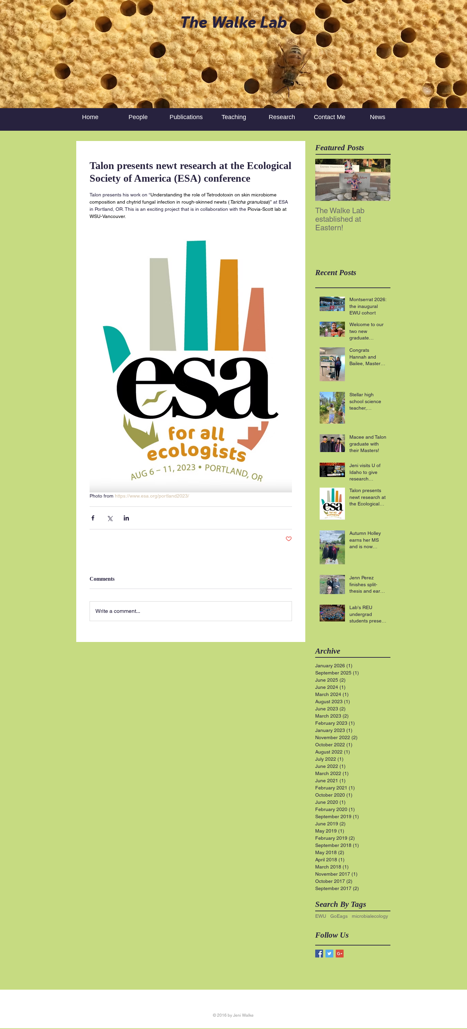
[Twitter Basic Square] (329, 953)
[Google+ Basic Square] (340, 953)
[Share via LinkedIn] (126, 518)
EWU (320, 916)
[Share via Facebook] (93, 518)
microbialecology (370, 916)
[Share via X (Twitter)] (109, 518)
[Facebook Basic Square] (319, 953)
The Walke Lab (233, 21)
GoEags (339, 916)
